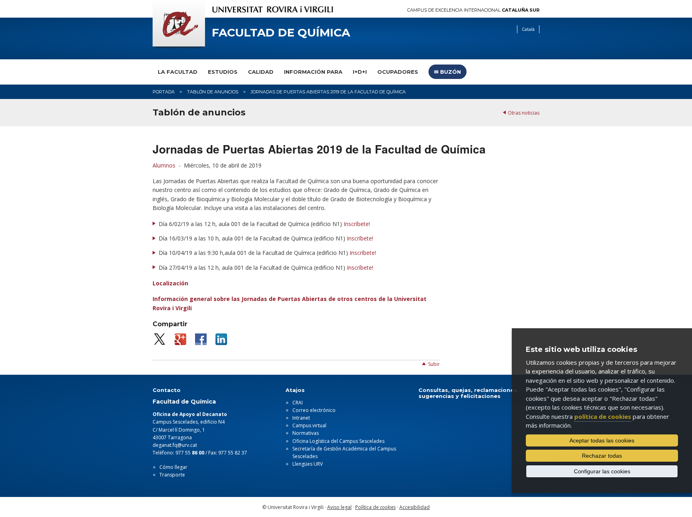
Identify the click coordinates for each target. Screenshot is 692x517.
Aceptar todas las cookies (601, 440)
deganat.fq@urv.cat (175, 445)
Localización (170, 283)
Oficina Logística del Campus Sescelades (338, 441)
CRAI (297, 402)
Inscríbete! (357, 224)
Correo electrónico (314, 410)
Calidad (261, 72)
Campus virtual (309, 425)
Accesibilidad (414, 507)
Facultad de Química (281, 32)
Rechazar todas (602, 455)
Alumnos (164, 165)
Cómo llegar (173, 467)
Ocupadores (397, 72)
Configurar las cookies (602, 471)
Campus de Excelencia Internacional (473, 10)
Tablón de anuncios (212, 92)
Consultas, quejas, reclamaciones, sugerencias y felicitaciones (468, 393)
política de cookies (602, 416)
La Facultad (177, 72)
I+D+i (360, 72)
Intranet (301, 417)
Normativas (305, 433)
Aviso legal (339, 507)
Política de (375, 507)
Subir (434, 364)
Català (528, 29)
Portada (164, 92)
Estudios (222, 72)
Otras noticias (523, 112)
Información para (313, 72)
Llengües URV (307, 463)
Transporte (172, 474)
